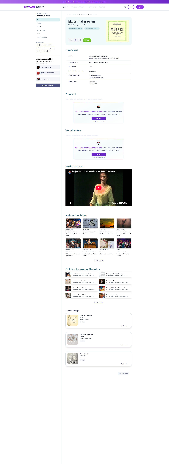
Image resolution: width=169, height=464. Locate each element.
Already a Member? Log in (98, 121)
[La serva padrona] (72, 321)
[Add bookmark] (126, 325)
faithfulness (43, 45)
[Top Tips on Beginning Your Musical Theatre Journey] (124, 243)
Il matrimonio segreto (85, 338)
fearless (50, 45)
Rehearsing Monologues (113, 294)
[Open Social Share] (80, 40)
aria (50, 51)
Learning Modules (42, 37)
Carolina (82, 336)
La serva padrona (85, 319)
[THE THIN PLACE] (38, 67)
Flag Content (125, 373)
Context (39, 23)
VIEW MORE (98, 260)
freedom (46, 48)
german (52, 48)
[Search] (125, 7)
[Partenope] (72, 359)
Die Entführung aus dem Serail (77, 25)
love (38, 45)
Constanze (92, 71)
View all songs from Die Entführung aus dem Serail (104, 58)
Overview (40, 20)
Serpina (82, 317)
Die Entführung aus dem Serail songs (78, 14)
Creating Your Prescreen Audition (82, 273)
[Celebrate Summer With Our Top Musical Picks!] (107, 223)
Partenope (82, 355)
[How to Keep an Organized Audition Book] (107, 243)
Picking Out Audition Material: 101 (115, 287)
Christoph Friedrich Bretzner (91, 28)
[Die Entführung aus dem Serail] (117, 31)
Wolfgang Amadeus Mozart (75, 28)
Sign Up (98, 118)
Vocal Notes (40, 27)
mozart (38, 51)
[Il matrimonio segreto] (72, 340)
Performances (41, 30)
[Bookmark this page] (75, 40)
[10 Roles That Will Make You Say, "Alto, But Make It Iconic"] (90, 243)
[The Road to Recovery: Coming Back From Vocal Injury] (124, 223)
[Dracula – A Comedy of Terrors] (38, 73)
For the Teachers (111, 280)
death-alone (40, 48)
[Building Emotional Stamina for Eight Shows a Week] (73, 223)
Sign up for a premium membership (88, 111)
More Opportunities (47, 85)
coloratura (44, 51)
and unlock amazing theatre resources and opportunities (84, 1)
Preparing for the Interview (80, 294)
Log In (131, 7)
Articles (39, 34)
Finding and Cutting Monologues (115, 273)
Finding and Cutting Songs (80, 280)
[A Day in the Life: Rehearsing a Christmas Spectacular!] (73, 243)
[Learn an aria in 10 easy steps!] (90, 223)
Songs (67, 14)
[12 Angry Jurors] (38, 79)
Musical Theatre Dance (79, 287)
